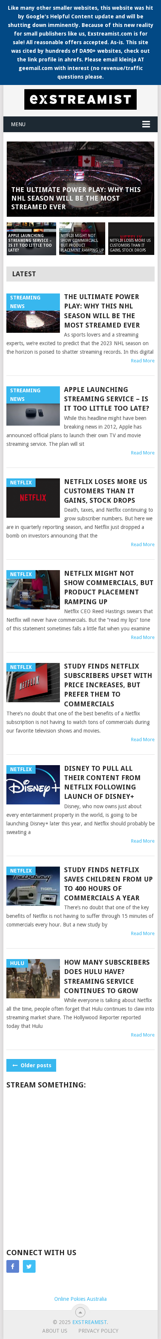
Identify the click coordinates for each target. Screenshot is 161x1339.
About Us (54, 1331)
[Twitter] (29, 1266)
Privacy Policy (98, 1331)
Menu (18, 124)
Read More (143, 360)
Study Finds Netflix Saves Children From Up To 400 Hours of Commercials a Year (108, 884)
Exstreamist (89, 1322)
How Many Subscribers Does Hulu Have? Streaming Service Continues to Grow (107, 976)
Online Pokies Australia (80, 1299)
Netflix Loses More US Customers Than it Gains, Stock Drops (105, 491)
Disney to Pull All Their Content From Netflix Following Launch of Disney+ (102, 782)
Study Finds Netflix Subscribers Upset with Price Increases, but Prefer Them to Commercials (108, 685)
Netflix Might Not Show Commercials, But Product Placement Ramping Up (109, 587)
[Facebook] (12, 1266)
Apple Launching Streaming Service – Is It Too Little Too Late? (106, 399)
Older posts (35, 1065)
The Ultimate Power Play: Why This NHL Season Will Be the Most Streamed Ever (102, 311)
